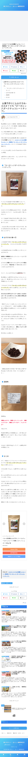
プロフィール (14, 746)
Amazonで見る (14, 549)
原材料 (7, 95)
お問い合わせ (7, 744)
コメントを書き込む (14, 728)
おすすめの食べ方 (10, 92)
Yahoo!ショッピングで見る (14, 556)
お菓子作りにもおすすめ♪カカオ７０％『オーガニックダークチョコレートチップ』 (14, 84)
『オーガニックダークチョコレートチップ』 (15, 89)
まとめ (7, 97)
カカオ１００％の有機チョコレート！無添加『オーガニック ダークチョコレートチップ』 (14, 142)
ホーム (20, 744)
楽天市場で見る (14, 552)
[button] (25, 371)
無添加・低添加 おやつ (7, 583)
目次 (12, 77)
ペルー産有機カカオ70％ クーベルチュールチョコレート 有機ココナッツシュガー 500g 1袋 (14, 541)
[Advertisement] (14, 27)
